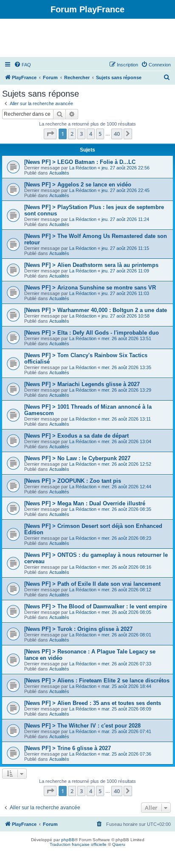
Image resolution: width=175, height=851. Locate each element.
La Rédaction (82, 167)
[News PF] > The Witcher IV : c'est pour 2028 (82, 725)
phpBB (68, 839)
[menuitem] (22, 65)
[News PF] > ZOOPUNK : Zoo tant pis (72, 481)
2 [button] (72, 134)
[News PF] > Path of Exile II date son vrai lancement (92, 584)
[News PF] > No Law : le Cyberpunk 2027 (77, 458)
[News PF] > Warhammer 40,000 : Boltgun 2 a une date (95, 310)
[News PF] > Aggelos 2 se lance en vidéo (77, 184)
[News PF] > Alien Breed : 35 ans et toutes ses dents (92, 703)
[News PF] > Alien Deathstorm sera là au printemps (91, 265)
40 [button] (117, 134)
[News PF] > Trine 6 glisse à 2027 (67, 748)
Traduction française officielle (78, 844)
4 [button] (90, 134)
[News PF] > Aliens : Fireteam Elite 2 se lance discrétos (96, 680)
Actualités (59, 172)
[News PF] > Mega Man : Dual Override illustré (84, 503)
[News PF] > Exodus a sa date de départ (76, 436)
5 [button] (100, 134)
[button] (50, 134)
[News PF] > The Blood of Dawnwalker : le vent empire (95, 606)
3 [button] (81, 134)
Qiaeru (118, 844)
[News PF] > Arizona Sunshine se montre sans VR (90, 287)
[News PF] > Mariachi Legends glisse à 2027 (82, 384)
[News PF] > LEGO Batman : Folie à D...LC (79, 162)
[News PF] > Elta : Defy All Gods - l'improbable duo (91, 333)
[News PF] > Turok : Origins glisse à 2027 (78, 629)
